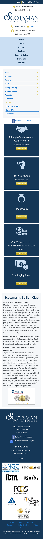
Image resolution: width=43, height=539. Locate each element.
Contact (36, 2)
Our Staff (9, 99)
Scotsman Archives (13, 106)
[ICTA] (11, 478)
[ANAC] (11, 502)
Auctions (21, 47)
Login (19, 2)
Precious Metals (11, 91)
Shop (21, 43)
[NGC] (10, 468)
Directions (10, 114)
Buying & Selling (21, 55)
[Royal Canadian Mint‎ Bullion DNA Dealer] (23, 513)
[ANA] (31, 502)
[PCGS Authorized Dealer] (21, 490)
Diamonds (21, 59)
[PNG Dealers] (31, 468)
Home (21, 40)
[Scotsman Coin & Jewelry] (21, 18)
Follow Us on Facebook (23, 121)
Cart (23, 2)
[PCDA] (31, 478)
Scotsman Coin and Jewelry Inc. (24, 532)
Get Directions (21, 433)
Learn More (21, 149)
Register (29, 2)
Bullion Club (10, 103)
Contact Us (10, 110)
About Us (21, 63)
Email (32, 26)
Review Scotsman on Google (23, 441)
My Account (9, 84)
